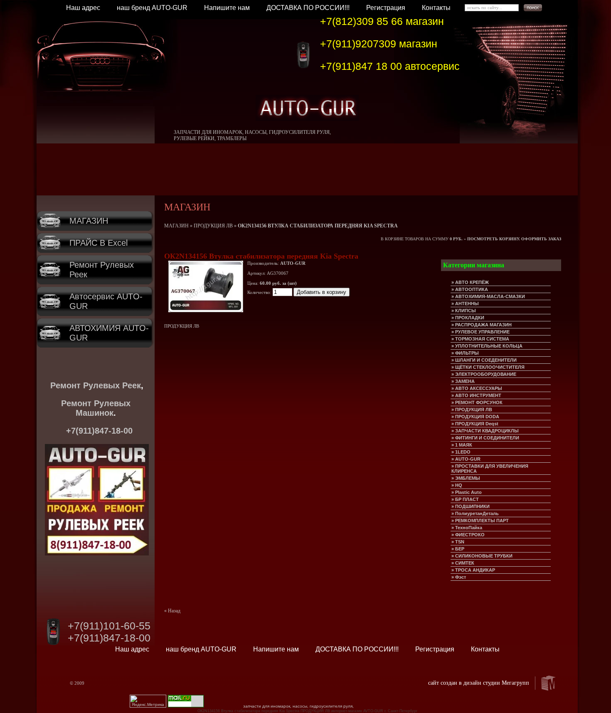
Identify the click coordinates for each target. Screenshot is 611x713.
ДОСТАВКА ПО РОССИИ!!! (308, 7)
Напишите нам (227, 7)
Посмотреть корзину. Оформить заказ (514, 239)
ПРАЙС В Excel (98, 242)
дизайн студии (481, 683)
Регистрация (385, 7)
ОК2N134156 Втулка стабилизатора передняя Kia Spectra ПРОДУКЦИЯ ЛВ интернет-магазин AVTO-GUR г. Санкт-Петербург (307, 711)
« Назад (172, 611)
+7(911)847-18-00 (99, 430)
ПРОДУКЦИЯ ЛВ (213, 226)
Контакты (436, 7)
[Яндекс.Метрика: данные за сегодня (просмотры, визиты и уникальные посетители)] (148, 701)
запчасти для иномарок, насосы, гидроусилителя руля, (298, 706)
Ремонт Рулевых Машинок (96, 408)
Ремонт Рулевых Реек (95, 385)
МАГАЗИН (88, 220)
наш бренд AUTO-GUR (152, 7)
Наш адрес (83, 7)
